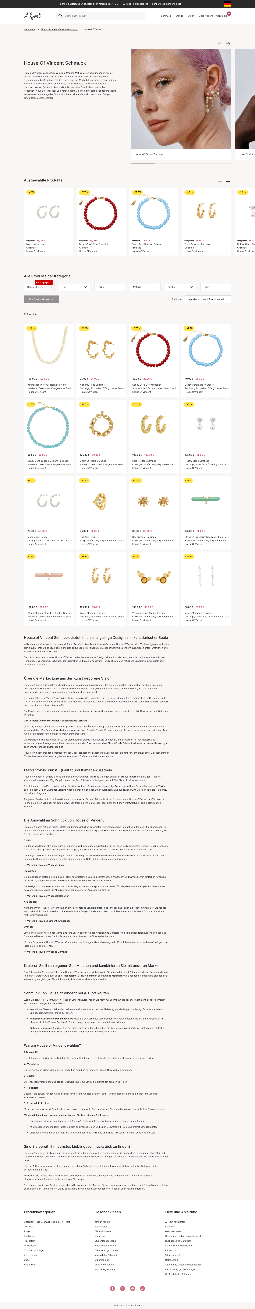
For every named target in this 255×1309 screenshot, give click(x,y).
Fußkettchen (30, 1245)
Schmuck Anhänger (34, 1250)
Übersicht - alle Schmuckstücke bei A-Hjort (47, 1221)
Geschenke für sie (104, 1264)
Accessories (30, 1255)
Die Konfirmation (103, 1231)
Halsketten (29, 1240)
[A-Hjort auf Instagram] (122, 1289)
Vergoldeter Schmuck (106, 1255)
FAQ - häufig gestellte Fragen (180, 1269)
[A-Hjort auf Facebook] (112, 1289)
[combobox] (104, 16)
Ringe (27, 1231)
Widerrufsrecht (173, 1255)
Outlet (27, 1259)
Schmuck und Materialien (178, 1245)
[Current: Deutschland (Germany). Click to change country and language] (227, 4)
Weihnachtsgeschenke (106, 1250)
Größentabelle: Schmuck (178, 1274)
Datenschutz (171, 1259)
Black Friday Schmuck (106, 1245)
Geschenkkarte (173, 1231)
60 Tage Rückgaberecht (135, 3)
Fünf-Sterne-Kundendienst (166, 3)
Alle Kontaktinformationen (127, 1305)
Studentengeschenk (105, 1240)
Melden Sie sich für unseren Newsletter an (115, 1185)
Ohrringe (28, 1226)
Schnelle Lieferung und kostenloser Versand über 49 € (89, 3)
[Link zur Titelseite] (32, 16)
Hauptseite (29, 29)
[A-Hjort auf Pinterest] (132, 1289)
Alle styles (29, 1264)
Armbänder (30, 1236)
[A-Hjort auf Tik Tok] (142, 1289)
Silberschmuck (102, 1259)
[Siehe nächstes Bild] (228, 44)
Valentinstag (101, 1226)
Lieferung (170, 1226)
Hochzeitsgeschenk (105, 1269)
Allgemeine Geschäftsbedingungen (183, 1264)
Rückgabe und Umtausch (178, 1240)
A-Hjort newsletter (175, 1221)
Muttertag (100, 1236)
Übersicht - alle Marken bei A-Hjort (59, 29)
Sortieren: (176, 299)
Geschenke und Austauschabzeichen (184, 1236)
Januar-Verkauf (102, 1221)
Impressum (171, 1250)
